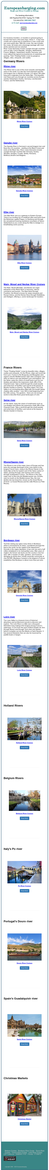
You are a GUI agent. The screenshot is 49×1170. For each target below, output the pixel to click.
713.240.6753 (18, 20)
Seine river (9, 400)
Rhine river (10, 66)
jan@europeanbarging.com (28, 23)
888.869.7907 (30, 20)
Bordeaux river (12, 540)
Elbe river (9, 212)
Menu (24, 29)
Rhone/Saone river (14, 462)
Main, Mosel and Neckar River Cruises (24, 284)
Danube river (11, 143)
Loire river (9, 617)
